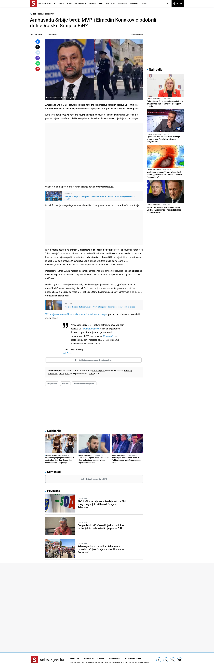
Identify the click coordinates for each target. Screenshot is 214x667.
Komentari (54, 472)
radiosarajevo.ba (91, 662)
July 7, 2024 (67, 353)
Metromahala (80, 3)
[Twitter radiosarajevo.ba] (165, 659)
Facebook (52, 373)
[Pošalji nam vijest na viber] (172, 659)
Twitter (127, 370)
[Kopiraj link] (37, 69)
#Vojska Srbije (52, 384)
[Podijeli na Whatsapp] (37, 63)
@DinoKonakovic (91, 328)
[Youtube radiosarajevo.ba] (179, 659)
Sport (100, 3)
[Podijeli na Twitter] (37, 47)
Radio (144, 3)
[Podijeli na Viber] (37, 58)
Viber (91, 373)
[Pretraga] (162, 3)
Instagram (64, 373)
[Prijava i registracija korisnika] (168, 3)
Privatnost (114, 658)
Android (96, 370)
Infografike (134, 3)
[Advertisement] (94, 152)
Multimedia (122, 3)
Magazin (92, 3)
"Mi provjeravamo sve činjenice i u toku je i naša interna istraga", (76, 314)
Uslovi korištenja (132, 658)
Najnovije (155, 69)
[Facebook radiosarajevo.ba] (158, 659)
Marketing (75, 658)
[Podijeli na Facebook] (37, 41)
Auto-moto (110, 3)
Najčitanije (54, 431)
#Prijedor (65, 384)
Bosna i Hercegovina (46, 14)
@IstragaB (108, 336)
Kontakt (101, 658)
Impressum (88, 658)
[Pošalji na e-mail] (37, 52)
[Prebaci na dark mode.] (158, 3)
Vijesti (61, 3)
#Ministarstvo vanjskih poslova (84, 384)
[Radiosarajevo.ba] (47, 659)
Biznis (69, 3)
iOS (103, 370)
